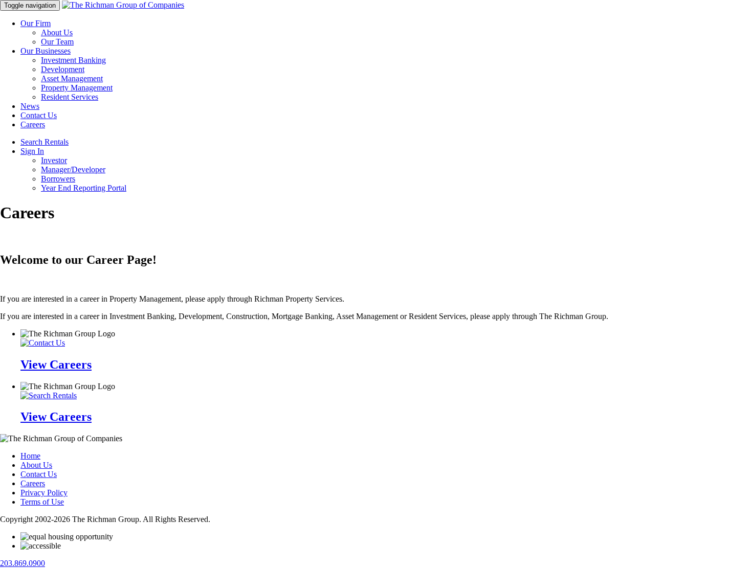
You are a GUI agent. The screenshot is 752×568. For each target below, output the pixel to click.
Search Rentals (44, 142)
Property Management (77, 87)
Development (62, 69)
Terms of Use (42, 501)
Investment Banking (73, 60)
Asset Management (72, 78)
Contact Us (38, 115)
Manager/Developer (73, 169)
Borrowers (58, 178)
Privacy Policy (44, 492)
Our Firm (35, 23)
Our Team (57, 41)
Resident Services (69, 97)
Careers (32, 124)
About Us (57, 32)
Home (30, 455)
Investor (54, 160)
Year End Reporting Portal (83, 188)
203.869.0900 (22, 563)
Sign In (32, 151)
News (29, 106)
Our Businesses (45, 51)
